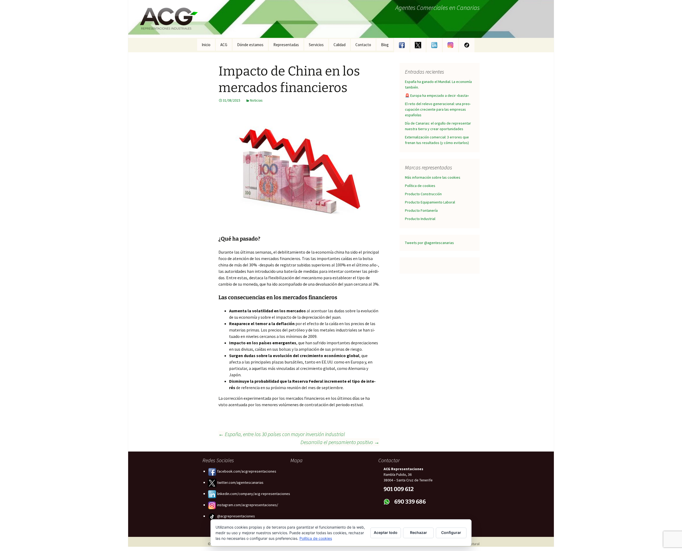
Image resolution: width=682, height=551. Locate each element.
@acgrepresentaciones (235, 516)
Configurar (451, 532)
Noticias (256, 100)
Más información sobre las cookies (432, 177)
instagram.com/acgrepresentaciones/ (247, 504)
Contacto (363, 44)
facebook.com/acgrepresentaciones (246, 471)
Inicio (206, 44)
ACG (223, 44)
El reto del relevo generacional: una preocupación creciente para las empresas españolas (438, 109)
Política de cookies (420, 185)
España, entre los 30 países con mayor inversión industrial (281, 434)
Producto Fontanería (421, 210)
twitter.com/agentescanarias (239, 482)
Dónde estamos (250, 44)
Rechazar (418, 532)
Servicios (316, 44)
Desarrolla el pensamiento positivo (340, 442)
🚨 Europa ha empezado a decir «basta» (437, 95)
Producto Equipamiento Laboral (430, 202)
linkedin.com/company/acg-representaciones (253, 493)
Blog (385, 44)
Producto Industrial (420, 218)
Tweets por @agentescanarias (429, 242)
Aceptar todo (385, 532)
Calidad (340, 44)
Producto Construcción (423, 193)
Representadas (286, 44)
